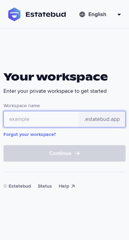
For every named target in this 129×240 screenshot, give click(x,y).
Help (64, 186)
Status (45, 186)
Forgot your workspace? (29, 134)
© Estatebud (17, 186)
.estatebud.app (102, 119)
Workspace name (21, 106)
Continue (60, 153)
